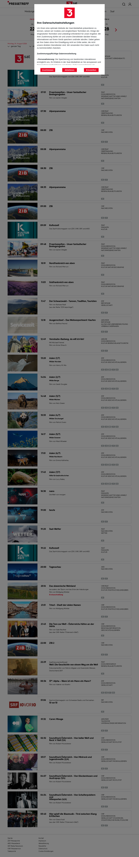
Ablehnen (69, 70)
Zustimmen (47, 70)
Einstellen (91, 70)
